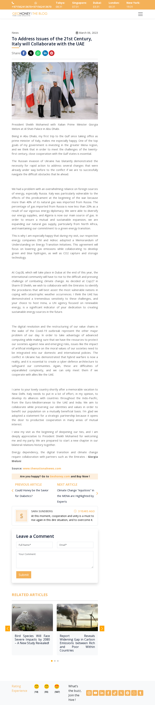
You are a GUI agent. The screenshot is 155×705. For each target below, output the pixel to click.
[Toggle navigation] (140, 14)
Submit (24, 575)
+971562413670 (22, 6)
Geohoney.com (60, 476)
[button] (52, 661)
